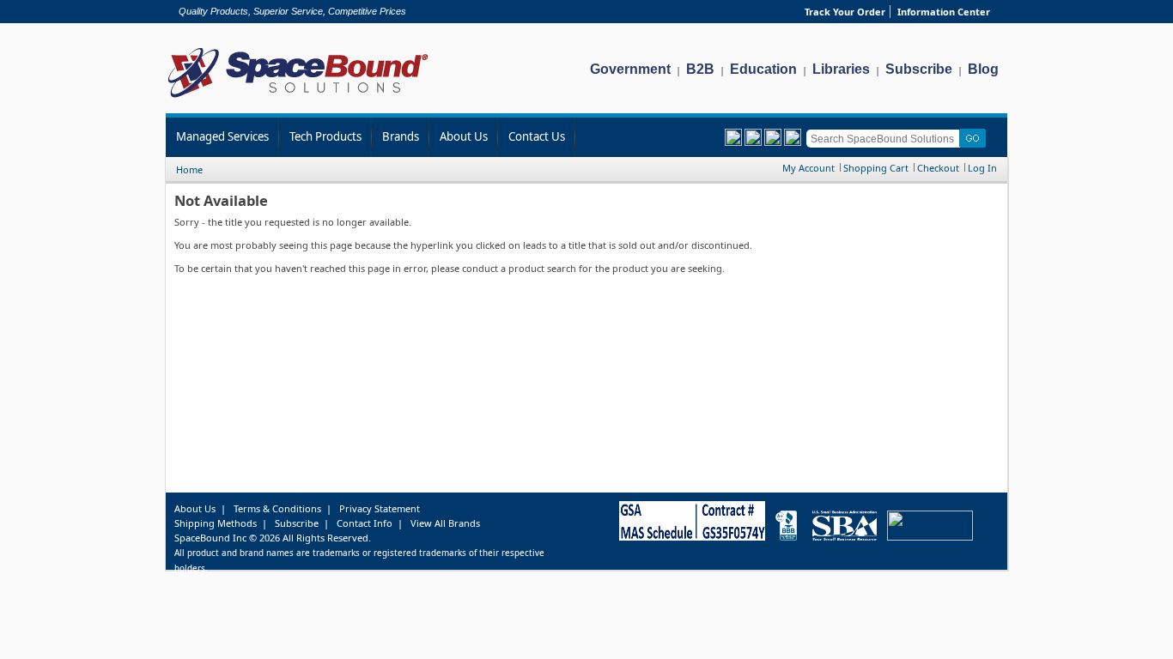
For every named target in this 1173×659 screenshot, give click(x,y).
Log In (982, 167)
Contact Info (364, 523)
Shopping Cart (876, 167)
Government (630, 69)
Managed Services (222, 136)
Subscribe (918, 69)
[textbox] (885, 139)
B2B (700, 69)
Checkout (938, 167)
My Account (808, 167)
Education (763, 69)
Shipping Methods (215, 523)
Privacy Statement (379, 508)
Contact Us (536, 136)
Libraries (841, 69)
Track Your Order (845, 11)
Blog (983, 69)
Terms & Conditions (277, 508)
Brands (400, 136)
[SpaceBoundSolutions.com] (298, 99)
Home (189, 169)
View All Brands (445, 523)
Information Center (943, 11)
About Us (464, 136)
